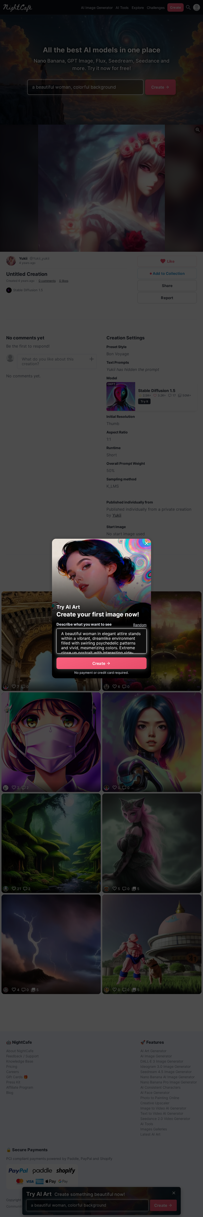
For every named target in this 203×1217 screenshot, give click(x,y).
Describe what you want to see (84, 624)
